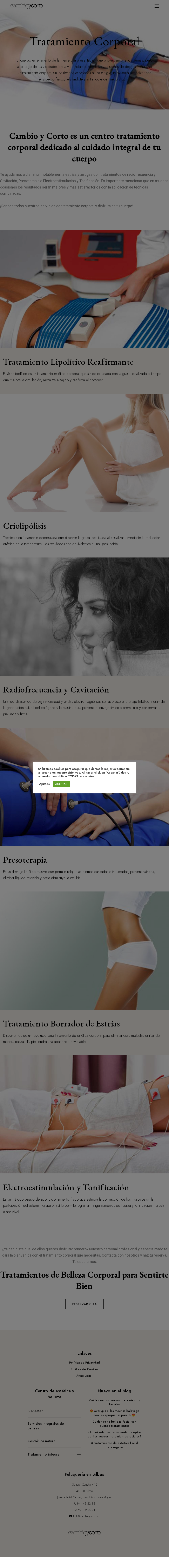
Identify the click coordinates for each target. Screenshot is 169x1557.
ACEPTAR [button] (61, 784)
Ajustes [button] (44, 784)
